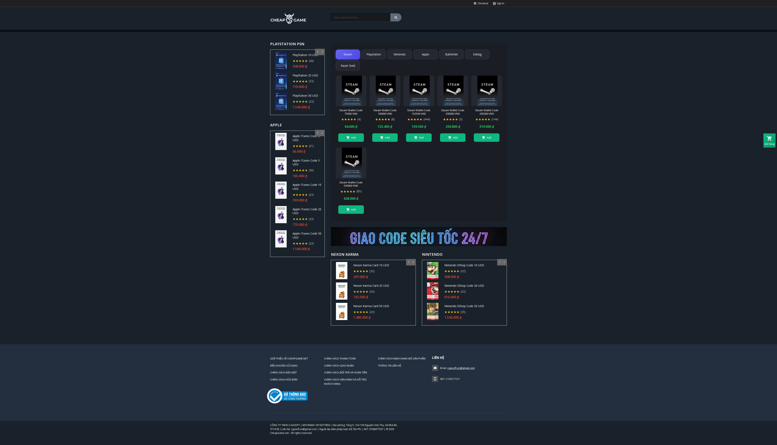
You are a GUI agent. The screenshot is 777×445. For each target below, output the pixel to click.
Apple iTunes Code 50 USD (307, 235)
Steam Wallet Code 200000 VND (452, 112)
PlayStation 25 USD (305, 75)
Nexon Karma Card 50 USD (371, 306)
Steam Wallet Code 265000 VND (486, 112)
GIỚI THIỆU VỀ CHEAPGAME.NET (289, 358)
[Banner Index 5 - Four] (419, 236)
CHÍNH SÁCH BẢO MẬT (283, 372)
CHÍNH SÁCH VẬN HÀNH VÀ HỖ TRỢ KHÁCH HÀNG (345, 382)
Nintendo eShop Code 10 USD (464, 265)
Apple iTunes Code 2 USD (306, 138)
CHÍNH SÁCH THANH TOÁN (340, 358)
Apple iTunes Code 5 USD (306, 162)
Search (395, 17)
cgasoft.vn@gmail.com (461, 368)
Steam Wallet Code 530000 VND (351, 184)
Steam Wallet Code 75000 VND (351, 112)
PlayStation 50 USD (305, 95)
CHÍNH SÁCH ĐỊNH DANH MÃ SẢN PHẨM (402, 358)
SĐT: (442, 379)
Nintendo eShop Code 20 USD (464, 286)
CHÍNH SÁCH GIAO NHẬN (339, 365)
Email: (443, 368)
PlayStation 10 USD (305, 55)
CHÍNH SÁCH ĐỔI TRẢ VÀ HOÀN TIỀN (345, 372)
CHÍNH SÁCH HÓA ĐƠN (283, 379)
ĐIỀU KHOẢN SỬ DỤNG (284, 365)
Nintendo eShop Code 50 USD (464, 306)
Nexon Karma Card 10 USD (371, 265)
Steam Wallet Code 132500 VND (418, 112)
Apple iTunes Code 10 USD (307, 187)
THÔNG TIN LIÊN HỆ (389, 365)
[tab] (348, 54)
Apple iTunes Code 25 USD (307, 211)
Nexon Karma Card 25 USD (371, 286)
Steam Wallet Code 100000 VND (385, 112)
